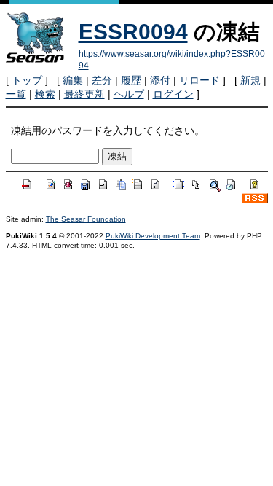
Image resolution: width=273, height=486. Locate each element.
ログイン (173, 94)
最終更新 (84, 94)
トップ (27, 80)
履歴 (131, 80)
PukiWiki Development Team (153, 236)
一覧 (16, 94)
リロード (199, 80)
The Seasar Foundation (86, 219)
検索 (45, 94)
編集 (73, 80)
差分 (102, 80)
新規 (250, 80)
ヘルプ (129, 94)
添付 (160, 80)
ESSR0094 (133, 32)
